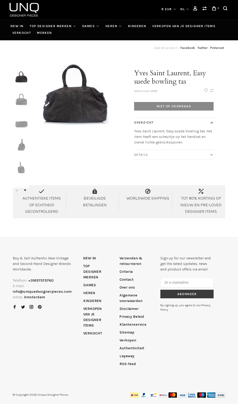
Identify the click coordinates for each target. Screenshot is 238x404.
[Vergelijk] (205, 9)
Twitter (202, 48)
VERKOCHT (21, 33)
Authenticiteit (131, 348)
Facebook (187, 48)
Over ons (127, 287)
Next (25, 190)
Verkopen (127, 340)
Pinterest (217, 48)
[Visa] (182, 396)
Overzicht (143, 122)
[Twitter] (23, 307)
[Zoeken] (226, 9)
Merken (44, 33)
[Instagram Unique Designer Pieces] (31, 307)
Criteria (126, 271)
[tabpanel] (73, 103)
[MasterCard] (173, 396)
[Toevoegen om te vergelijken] (212, 91)
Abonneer (187, 294)
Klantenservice (132, 324)
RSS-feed (127, 364)
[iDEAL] (134, 396)
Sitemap (126, 332)
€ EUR (167, 9)
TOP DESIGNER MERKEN (51, 26)
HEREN (111, 26)
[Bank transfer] (221, 396)
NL (182, 9)
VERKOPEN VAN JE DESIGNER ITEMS (183, 26)
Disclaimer (129, 308)
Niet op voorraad (174, 106)
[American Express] (211, 396)
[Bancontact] (153, 396)
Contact (126, 279)
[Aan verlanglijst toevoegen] (206, 91)
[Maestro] (201, 396)
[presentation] (21, 78)
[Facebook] (15, 307)
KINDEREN (137, 26)
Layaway (126, 356)
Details (141, 155)
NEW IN (16, 26)
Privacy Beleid (131, 316)
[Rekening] (196, 9)
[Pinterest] (40, 307)
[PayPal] (144, 396)
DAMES (88, 26)
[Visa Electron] (192, 396)
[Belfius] (163, 396)
